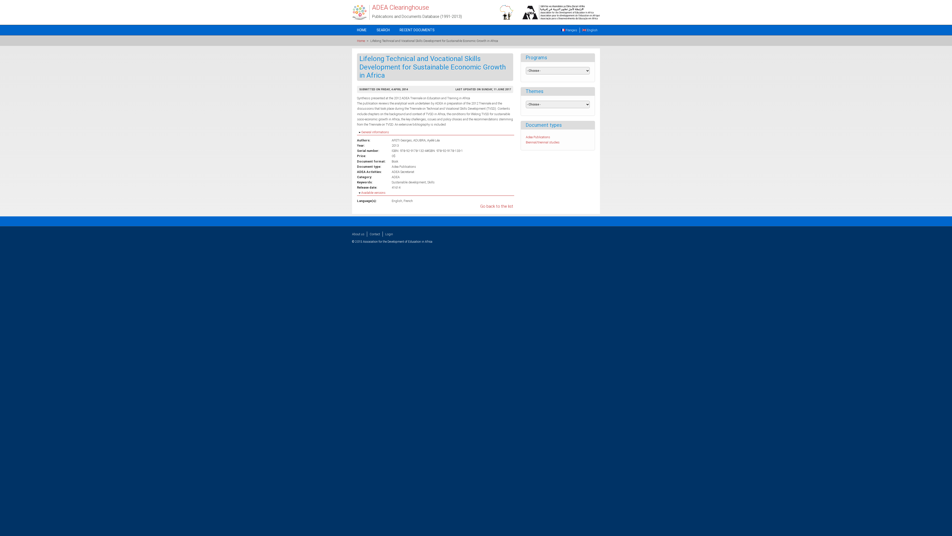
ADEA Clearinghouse (400, 7)
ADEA (396, 177)
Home (362, 30)
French (408, 201)
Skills (431, 182)
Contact (375, 234)
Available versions (373, 193)
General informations (375, 132)
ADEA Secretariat (403, 172)
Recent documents (417, 30)
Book (395, 161)
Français (571, 30)
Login (389, 234)
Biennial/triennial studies (543, 142)
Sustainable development (409, 182)
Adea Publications (404, 166)
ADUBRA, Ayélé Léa (426, 140)
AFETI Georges (402, 140)
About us (358, 234)
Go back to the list (496, 206)
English (591, 30)
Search (383, 30)
